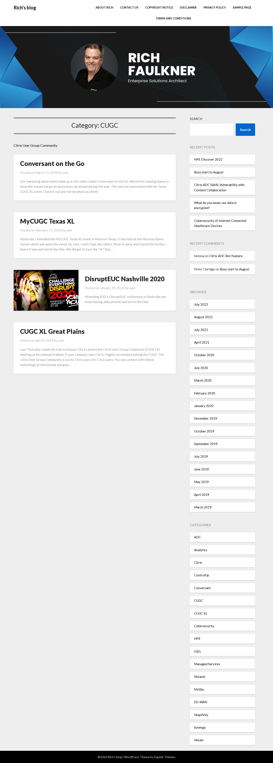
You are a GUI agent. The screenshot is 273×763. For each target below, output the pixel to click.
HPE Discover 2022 (208, 159)
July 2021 (201, 330)
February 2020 (204, 393)
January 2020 (203, 406)
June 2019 (201, 469)
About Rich (104, 7)
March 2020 (203, 380)
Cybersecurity (204, 626)
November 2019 (205, 418)
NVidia (199, 689)
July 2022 (201, 304)
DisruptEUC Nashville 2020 (124, 279)
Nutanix (199, 676)
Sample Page (242, 7)
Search (196, 119)
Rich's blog (25, 7)
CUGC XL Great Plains (52, 331)
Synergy (200, 727)
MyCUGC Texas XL (47, 221)
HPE (197, 638)
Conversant (202, 588)
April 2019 (201, 494)
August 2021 (203, 317)
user (65, 172)
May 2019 (201, 482)
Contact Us (129, 7)
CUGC (198, 600)
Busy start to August (209, 172)
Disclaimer (188, 7)
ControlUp (201, 575)
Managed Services (207, 664)
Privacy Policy (214, 7)
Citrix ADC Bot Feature (226, 256)
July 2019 (201, 456)
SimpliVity (201, 715)
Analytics (200, 550)
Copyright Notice (159, 7)
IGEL (197, 651)
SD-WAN (200, 702)
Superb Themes (164, 757)
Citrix (198, 562)
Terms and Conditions (173, 18)
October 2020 (204, 355)
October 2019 (204, 431)
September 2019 (206, 444)
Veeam (198, 740)
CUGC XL (200, 613)
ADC (197, 537)
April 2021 (201, 342)
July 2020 (201, 368)
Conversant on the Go (52, 163)
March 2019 (203, 507)
